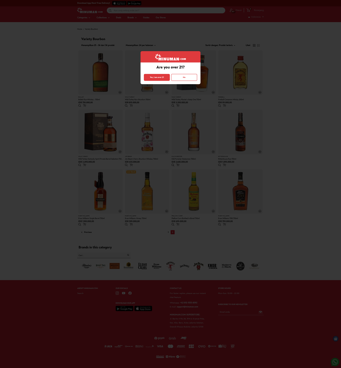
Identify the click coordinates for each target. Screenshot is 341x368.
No (184, 77)
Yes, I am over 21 (157, 77)
